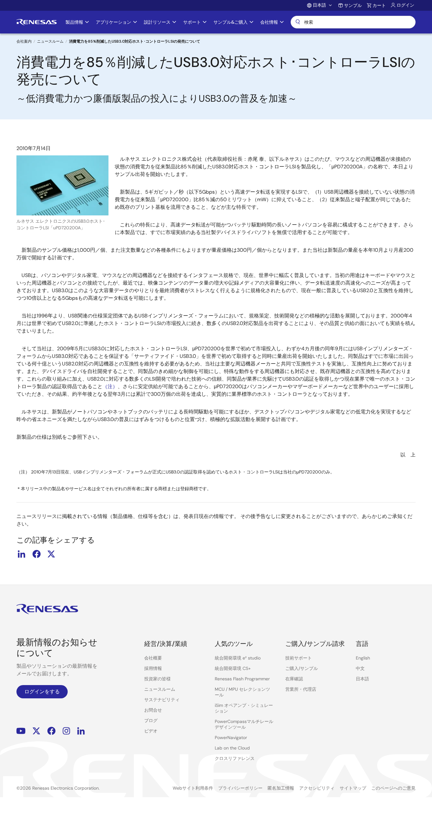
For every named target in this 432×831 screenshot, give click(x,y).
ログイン (405, 5)
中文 (360, 668)
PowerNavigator (231, 737)
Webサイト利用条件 (193, 788)
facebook (36, 554)
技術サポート (298, 658)
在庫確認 (294, 679)
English (363, 658)
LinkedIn (81, 731)
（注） (110, 386)
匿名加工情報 (281, 788)
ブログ (150, 720)
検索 (353, 22)
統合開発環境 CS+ (233, 668)
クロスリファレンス (235, 758)
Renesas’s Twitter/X (36, 731)
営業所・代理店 (300, 689)
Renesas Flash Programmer (242, 679)
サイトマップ (353, 788)
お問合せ (153, 710)
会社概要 (153, 658)
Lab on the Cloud (232, 748)
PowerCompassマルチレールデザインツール (244, 724)
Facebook (51, 731)
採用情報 (153, 668)
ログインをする (42, 691)
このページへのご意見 (393, 788)
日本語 (362, 679)
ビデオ (150, 731)
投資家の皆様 (157, 679)
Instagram (66, 731)
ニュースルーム (50, 41)
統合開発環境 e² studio (238, 658)
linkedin (21, 554)
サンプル (353, 5)
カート (379, 5)
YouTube (21, 731)
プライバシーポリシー (240, 788)
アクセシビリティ (317, 788)
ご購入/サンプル (301, 668)
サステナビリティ (162, 699)
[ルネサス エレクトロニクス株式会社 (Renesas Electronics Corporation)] (36, 22)
